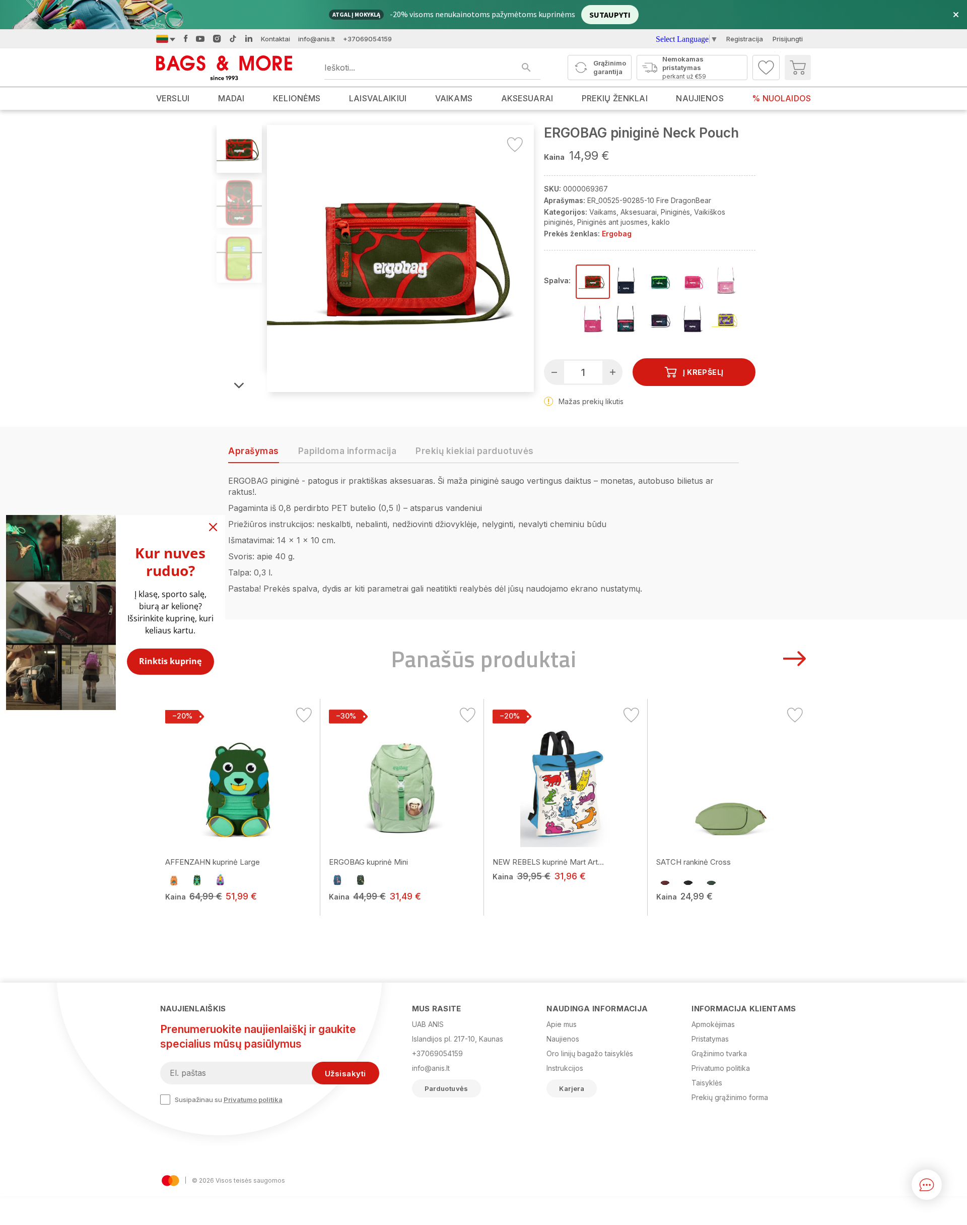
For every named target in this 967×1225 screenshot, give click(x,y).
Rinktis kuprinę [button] (170, 661)
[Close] (213, 527)
